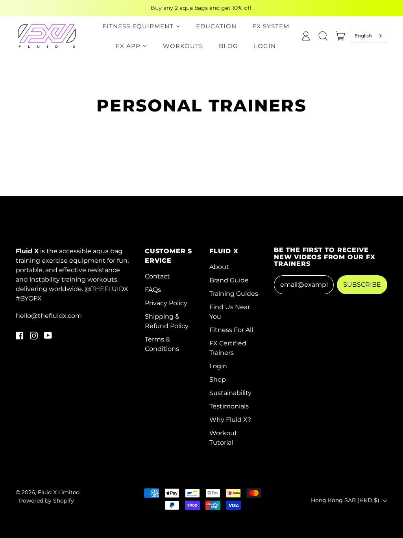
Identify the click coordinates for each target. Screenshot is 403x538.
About (219, 267)
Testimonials (229, 406)
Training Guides (233, 293)
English (363, 36)
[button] (323, 36)
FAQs (153, 289)
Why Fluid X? (230, 419)
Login (218, 366)
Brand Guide (229, 280)
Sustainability (230, 393)
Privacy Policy (166, 303)
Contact (157, 276)
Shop (217, 379)
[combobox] (369, 36)
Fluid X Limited (58, 492)
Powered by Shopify (46, 500)
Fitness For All (231, 330)
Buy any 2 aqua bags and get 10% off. (202, 7)
